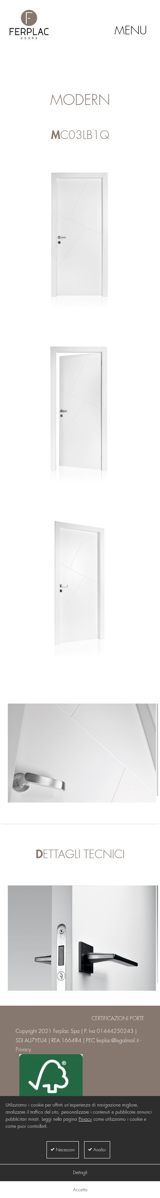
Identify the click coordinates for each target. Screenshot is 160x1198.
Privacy (85, 1119)
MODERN (80, 100)
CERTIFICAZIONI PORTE (118, 1018)
